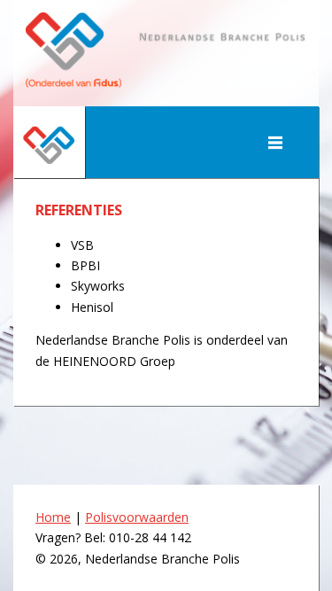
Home (53, 517)
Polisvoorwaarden (137, 517)
